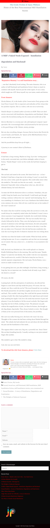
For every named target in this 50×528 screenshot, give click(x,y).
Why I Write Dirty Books (8, 491)
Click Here (37, 350)
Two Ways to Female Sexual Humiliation (12, 498)
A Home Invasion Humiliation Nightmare (12, 496)
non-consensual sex (37, 388)
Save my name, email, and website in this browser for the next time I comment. (25, 445)
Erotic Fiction (7, 382)
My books (16, 382)
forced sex (11, 385)
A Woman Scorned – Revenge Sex (10, 481)
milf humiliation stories (22, 388)
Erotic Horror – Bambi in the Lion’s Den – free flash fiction (17, 477)
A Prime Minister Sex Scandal (9, 479)
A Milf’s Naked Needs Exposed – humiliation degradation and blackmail (20, 486)
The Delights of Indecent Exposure (14, 397)
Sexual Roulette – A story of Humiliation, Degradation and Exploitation (20, 489)
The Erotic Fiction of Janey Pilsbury (25, 5)
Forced (5, 385)
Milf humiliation (31, 385)
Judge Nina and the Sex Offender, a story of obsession (15, 493)
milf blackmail (21, 385)
